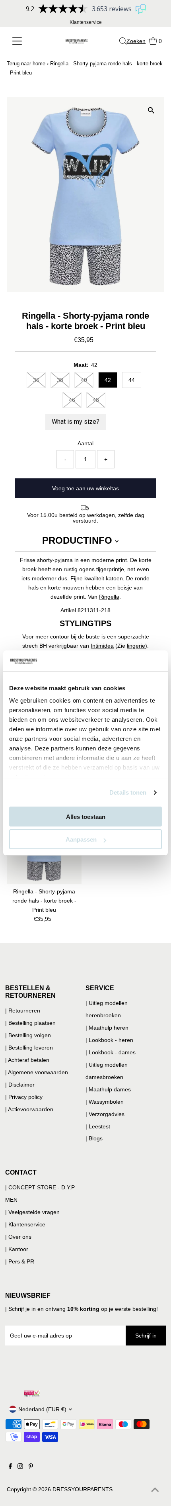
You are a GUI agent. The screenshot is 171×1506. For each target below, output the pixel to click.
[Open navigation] (23, 41)
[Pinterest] (31, 1467)
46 (72, 400)
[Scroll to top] (155, 1490)
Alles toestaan (85, 816)
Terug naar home (26, 64)
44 (131, 380)
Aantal (85, 443)
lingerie (136, 645)
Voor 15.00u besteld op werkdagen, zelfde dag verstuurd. (85, 518)
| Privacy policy (24, 1097)
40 (84, 380)
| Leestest (98, 1126)
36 (36, 380)
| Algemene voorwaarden (36, 1072)
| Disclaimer (20, 1084)
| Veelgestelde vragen (32, 1212)
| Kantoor (16, 1249)
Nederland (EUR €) (42, 1409)
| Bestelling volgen (28, 1035)
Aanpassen (81, 839)
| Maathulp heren (107, 1027)
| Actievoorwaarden (29, 1109)
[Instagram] (20, 1467)
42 (108, 380)
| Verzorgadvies (105, 1114)
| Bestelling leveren (29, 1047)
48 (96, 400)
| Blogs (94, 1138)
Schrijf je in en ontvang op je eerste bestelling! (83, 1309)
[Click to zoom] (151, 110)
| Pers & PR (19, 1261)
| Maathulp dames (108, 1089)
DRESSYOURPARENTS (82, 1489)
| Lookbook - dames (111, 1052)
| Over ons (18, 1237)
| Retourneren (22, 1010)
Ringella (109, 596)
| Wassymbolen (105, 1102)
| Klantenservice (25, 1224)
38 (60, 380)
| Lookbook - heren (109, 1040)
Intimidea (102, 645)
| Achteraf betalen (27, 1060)
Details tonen (127, 792)
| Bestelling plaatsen (30, 1023)
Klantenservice (86, 22)
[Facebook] (10, 1467)
